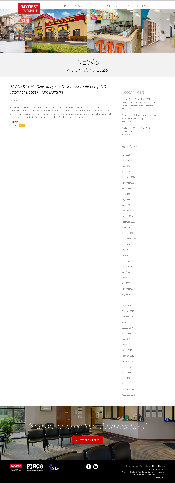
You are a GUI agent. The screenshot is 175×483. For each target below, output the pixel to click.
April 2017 (126, 384)
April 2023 (126, 261)
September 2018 (129, 333)
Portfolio (112, 6)
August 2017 (127, 378)
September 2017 (129, 373)
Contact (146, 6)
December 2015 (128, 395)
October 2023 (127, 233)
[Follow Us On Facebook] (88, 466)
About (95, 6)
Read (15, 122)
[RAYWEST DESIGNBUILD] (29, 8)
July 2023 (126, 250)
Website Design (138, 474)
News (22, 125)
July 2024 (126, 199)
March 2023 (127, 266)
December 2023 (128, 222)
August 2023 (127, 244)
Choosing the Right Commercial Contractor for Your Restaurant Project (140, 117)
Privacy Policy (160, 478)
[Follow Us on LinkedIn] (95, 466)
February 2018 (128, 356)
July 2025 (126, 166)
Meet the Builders (87, 440)
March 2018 (127, 350)
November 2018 (128, 322)
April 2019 (126, 300)
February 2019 (128, 311)
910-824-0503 (160, 470)
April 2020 (126, 283)
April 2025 (126, 172)
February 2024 (128, 211)
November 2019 (128, 289)
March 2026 (127, 160)
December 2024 (128, 177)
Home (64, 6)
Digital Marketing (154, 474)
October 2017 (127, 367)
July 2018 (126, 339)
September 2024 (129, 188)
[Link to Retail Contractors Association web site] (35, 467)
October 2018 (127, 328)
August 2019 (127, 294)
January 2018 (127, 361)
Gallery (148, 466)
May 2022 (126, 272)
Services (79, 6)
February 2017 (128, 389)
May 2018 (126, 345)
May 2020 (126, 278)
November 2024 (128, 183)
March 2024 (127, 205)
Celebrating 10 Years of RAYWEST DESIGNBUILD (136, 129)
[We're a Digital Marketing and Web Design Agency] (164, 474)
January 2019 (127, 317)
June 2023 (126, 255)
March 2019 (127, 306)
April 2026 (126, 155)
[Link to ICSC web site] (54, 467)
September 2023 (129, 239)
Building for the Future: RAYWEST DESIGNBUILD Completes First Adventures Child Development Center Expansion (140, 102)
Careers (129, 6)
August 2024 (127, 194)
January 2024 (127, 216)
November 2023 (128, 227)
